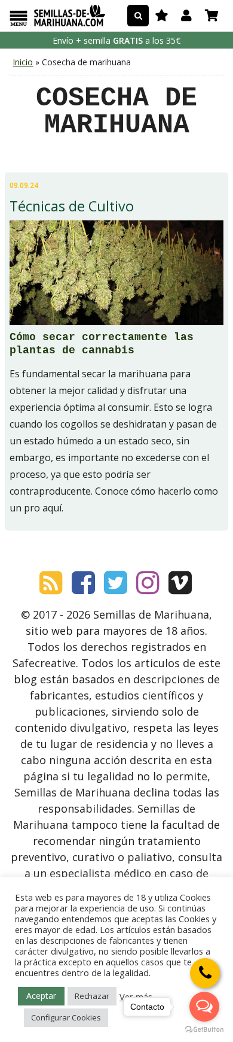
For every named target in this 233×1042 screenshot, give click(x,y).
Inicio (23, 62)
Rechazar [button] (92, 995)
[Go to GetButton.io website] (204, 1030)
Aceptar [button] (41, 995)
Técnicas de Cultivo (72, 206)
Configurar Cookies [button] (66, 1017)
